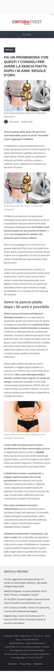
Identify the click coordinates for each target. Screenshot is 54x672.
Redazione (38, 664)
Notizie (10, 50)
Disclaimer (12, 664)
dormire (40, 452)
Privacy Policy (25, 664)
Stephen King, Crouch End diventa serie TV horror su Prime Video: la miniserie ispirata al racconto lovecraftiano (25, 619)
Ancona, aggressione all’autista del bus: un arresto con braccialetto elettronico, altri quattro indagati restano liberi (25, 583)
